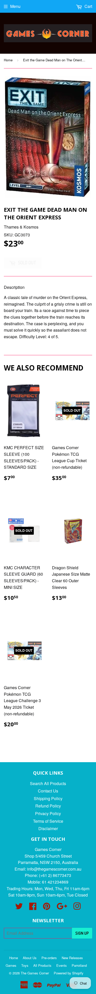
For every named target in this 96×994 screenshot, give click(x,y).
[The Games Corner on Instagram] (77, 908)
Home (8, 60)
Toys (24, 965)
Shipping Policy (48, 798)
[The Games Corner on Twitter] (19, 908)
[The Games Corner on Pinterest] (46, 908)
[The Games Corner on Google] (62, 908)
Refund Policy (48, 806)
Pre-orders (49, 957)
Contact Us (48, 791)
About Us (30, 957)
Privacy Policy (48, 813)
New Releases (72, 957)
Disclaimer (48, 828)
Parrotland (79, 965)
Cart (87, 6)
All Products (42, 965)
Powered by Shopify (68, 973)
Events (61, 965)
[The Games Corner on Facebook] (33, 908)
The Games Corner (35, 973)
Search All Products (48, 783)
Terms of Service (48, 821)
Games (11, 965)
